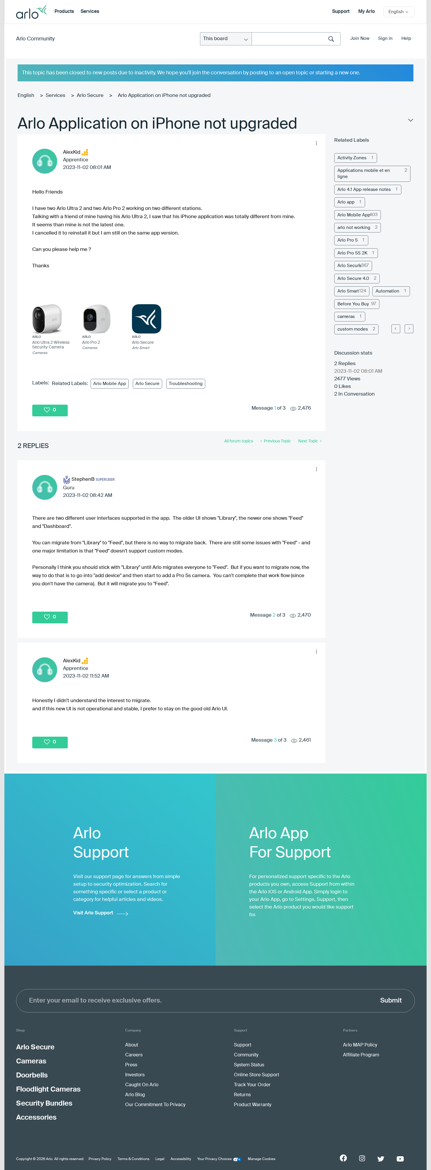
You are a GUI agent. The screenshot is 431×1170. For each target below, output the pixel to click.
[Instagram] (362, 1158)
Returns (242, 1095)
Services (90, 11)
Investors (135, 1075)
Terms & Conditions (133, 1159)
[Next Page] (409, 328)
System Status (249, 1065)
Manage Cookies (261, 1159)
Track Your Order (252, 1085)
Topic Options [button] (410, 121)
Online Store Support (256, 1075)
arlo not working (353, 227)
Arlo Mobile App (109, 384)
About (131, 1045)
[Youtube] (400, 1159)
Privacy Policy (100, 1159)
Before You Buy (353, 304)
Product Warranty (252, 1105)
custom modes (352, 329)
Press (131, 1065)
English (26, 95)
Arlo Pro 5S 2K (352, 253)
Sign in (385, 38)
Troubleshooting (186, 384)
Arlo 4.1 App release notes (364, 189)
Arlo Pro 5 (347, 240)
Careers (133, 1055)
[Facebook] (343, 1158)
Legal (159, 1159)
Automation (387, 291)
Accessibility (181, 1159)
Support (340, 11)
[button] (316, 143)
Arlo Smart (348, 291)
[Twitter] (380, 1159)
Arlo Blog (135, 1095)
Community (246, 1055)
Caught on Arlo (141, 1085)
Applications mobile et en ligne (363, 173)
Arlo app (345, 202)
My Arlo (366, 11)
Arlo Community (35, 39)
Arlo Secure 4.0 (353, 278)
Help (406, 38)
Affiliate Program (361, 1055)
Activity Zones (351, 158)
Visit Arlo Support (93, 913)
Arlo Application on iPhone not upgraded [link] (164, 95)
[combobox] (296, 38)
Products (64, 11)
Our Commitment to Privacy (155, 1105)
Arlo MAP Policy (360, 1045)
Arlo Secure (90, 95)
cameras (346, 316)
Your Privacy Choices (214, 1159)
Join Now (359, 38)
